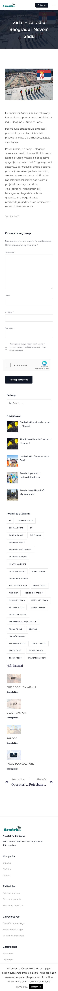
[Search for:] (29, 403)
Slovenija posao (17, 643)
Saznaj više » (13, 692)
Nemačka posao (17, 600)
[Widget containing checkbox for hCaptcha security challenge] (27, 365)
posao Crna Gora (17, 614)
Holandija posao (17, 564)
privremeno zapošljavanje (22, 622)
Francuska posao (18, 557)
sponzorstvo (39, 643)
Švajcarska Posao (37, 658)
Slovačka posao (17, 636)
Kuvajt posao (39, 571)
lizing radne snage (18, 578)
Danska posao (16, 535)
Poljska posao (16, 607)
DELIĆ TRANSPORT (17, 712)
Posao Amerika (38, 607)
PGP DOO (12, 738)
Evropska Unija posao (20, 549)
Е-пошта (9, 312)
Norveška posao (39, 600)
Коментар (10, 252)
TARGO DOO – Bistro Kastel (21, 687)
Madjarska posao (18, 586)
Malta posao (39, 586)
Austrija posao (25, 521)
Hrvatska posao (17, 571)
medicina (13, 593)
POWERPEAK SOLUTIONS (20, 763)
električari (35, 535)
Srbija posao (15, 651)
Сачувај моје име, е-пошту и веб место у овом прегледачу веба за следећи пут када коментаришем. (27, 347)
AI (10, 521)
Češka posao (15, 658)
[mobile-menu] (53, 5)
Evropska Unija (17, 542)
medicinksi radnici (34, 593)
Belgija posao (16, 528)
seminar (33, 629)
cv (31, 528)
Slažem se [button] (36, 986)
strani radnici (36, 651)
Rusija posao (15, 629)
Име (7, 296)
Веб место (9, 328)
